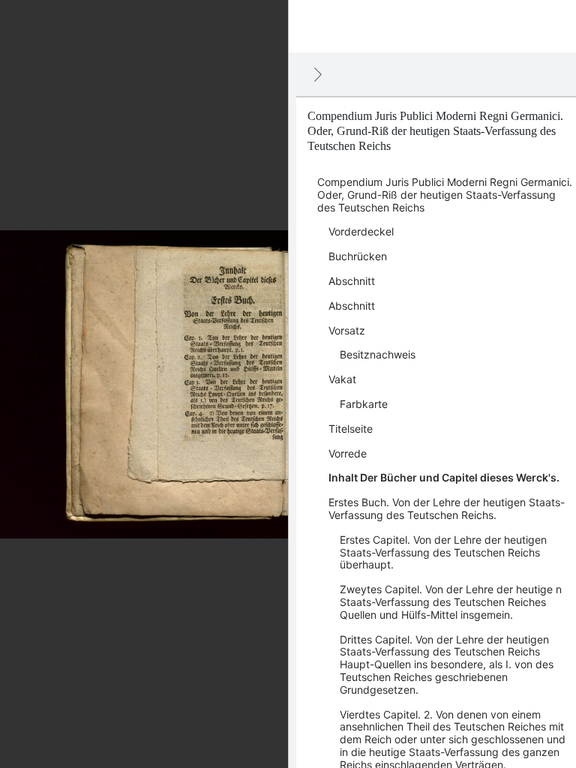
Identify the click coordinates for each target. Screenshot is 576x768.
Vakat (342, 379)
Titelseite (350, 428)
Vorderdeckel (361, 231)
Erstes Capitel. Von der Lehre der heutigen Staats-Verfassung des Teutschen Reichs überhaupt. (443, 552)
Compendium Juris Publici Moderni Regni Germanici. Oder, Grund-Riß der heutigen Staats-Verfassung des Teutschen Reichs (444, 195)
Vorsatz (346, 330)
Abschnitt (351, 280)
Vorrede (347, 453)
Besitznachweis (378, 354)
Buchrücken (357, 256)
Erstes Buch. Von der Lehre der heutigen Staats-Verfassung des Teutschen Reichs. (446, 508)
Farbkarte (364, 404)
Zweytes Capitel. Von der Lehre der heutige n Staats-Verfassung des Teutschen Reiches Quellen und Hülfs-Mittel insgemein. (451, 602)
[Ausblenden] (318, 74)
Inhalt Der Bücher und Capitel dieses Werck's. (444, 477)
